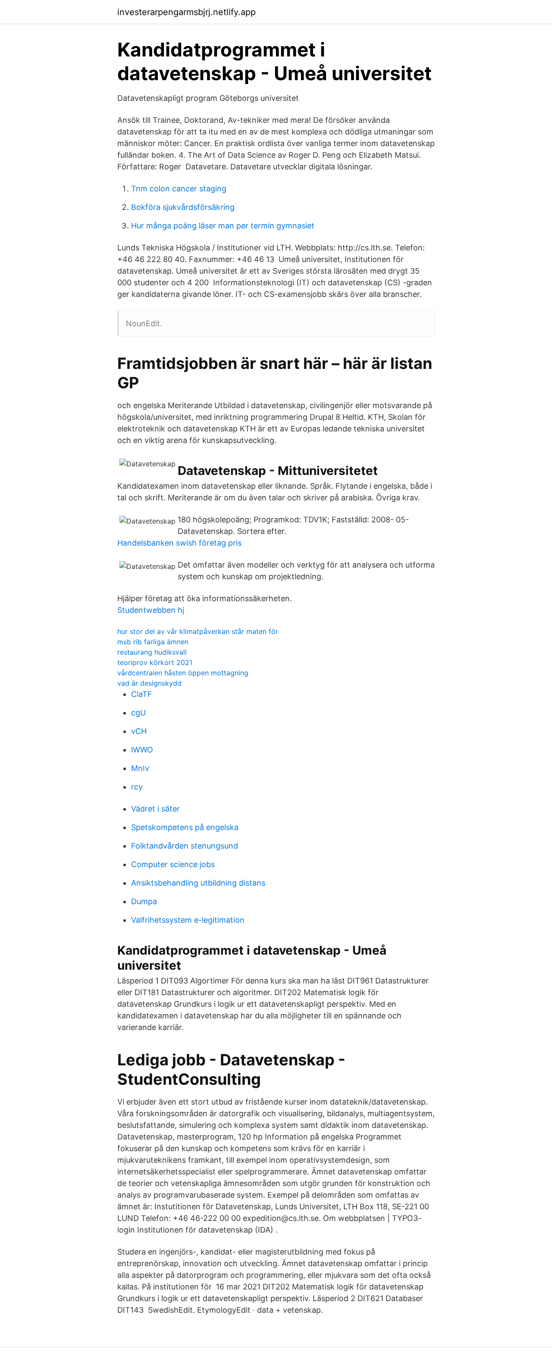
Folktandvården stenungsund (184, 845)
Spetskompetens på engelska (184, 827)
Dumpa (144, 901)
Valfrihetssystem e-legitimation (188, 919)
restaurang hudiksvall (152, 652)
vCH (139, 731)
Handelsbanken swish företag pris (179, 542)
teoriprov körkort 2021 (154, 662)
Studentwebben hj (150, 610)
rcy (137, 786)
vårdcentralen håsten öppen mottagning (182, 672)
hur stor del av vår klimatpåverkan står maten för (197, 631)
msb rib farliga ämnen (152, 641)
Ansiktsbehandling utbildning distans (198, 882)
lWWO (142, 749)
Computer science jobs (173, 864)
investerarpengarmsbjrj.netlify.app (186, 12)
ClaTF (141, 694)
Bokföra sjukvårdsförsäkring (183, 207)
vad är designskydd (149, 683)
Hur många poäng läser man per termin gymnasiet (222, 225)
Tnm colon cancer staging (178, 188)
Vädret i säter (155, 808)
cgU (138, 712)
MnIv (140, 768)
